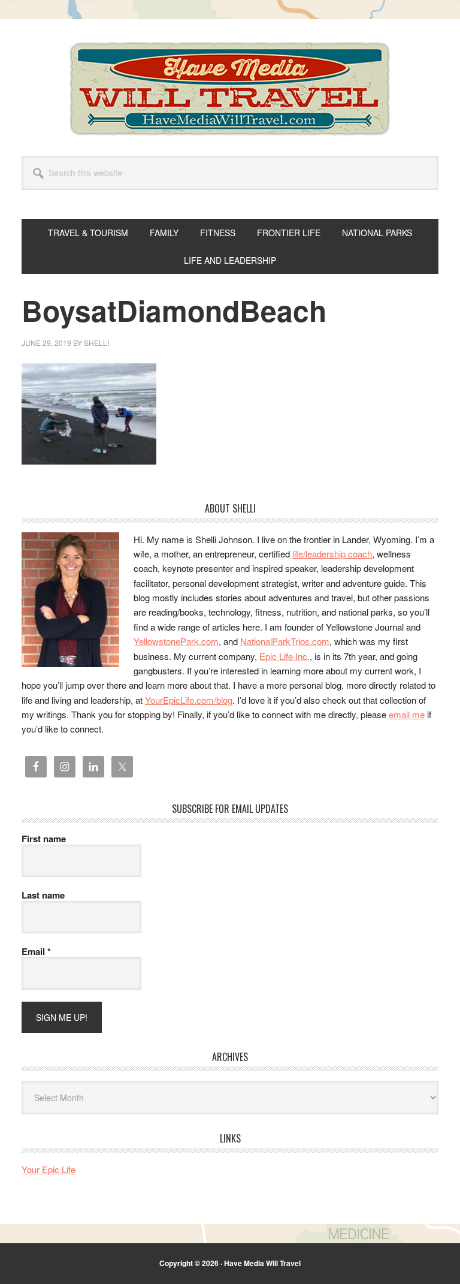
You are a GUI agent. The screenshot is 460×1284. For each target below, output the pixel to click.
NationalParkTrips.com (284, 641)
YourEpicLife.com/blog (188, 700)
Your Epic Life (48, 1169)
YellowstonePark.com (176, 641)
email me (407, 714)
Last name (43, 895)
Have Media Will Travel (230, 89)
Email (36, 951)
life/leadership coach (332, 553)
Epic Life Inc (283, 656)
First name (44, 839)
